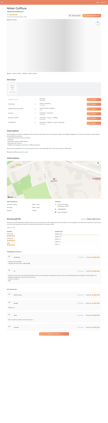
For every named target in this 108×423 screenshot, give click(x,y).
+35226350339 (61, 218)
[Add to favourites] (98, 22)
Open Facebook (62, 221)
